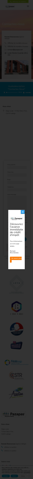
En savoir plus (17, 258)
